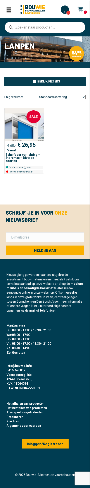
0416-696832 (16, 370)
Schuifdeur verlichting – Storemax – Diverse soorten (22, 158)
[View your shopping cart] (80, 9)
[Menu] (9, 9)
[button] (45, 81)
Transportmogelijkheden (25, 412)
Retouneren (15, 417)
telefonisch (48, 310)
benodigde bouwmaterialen (44, 288)
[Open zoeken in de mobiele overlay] (45, 27)
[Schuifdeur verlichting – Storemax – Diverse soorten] (24, 124)
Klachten (13, 421)
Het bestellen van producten (27, 408)
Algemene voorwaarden (24, 425)
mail (32, 310)
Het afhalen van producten (25, 403)
